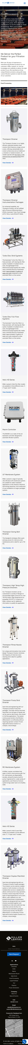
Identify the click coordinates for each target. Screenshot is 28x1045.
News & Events (14, 996)
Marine (14, 971)
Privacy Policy (21, 1043)
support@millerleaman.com (14, 1009)
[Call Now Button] (24, 1042)
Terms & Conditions (8, 1043)
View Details (6, 163)
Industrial (14, 966)
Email (14, 946)
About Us (14, 993)
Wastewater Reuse (14, 973)
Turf (14, 983)
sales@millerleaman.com (14, 1007)
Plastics (14, 985)
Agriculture (14, 976)
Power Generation (14, 987)
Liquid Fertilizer (14, 980)
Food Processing (14, 978)
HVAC (14, 969)
